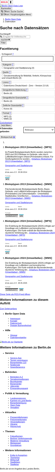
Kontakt (13, 321)
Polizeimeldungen (18, 419)
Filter (3, 43)
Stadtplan (14, 464)
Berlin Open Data (13, 19)
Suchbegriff (5, 34)
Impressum (15, 319)
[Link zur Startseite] (11, 6)
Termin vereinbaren (19, 360)
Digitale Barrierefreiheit (20, 325)
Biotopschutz (7, 137)
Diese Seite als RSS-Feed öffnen (15, 294)
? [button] (13, 54)
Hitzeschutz (15, 426)
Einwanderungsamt (19, 388)
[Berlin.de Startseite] (11, 342)
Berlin (7, 93)
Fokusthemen (16, 436)
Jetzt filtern (6, 125)
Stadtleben (15, 462)
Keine (7, 109)
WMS (6, 119)
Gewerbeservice (17, 367)
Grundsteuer (15, 445)
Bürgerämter (15, 384)
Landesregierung (18, 398)
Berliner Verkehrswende (21, 438)
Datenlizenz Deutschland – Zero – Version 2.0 (25, 86)
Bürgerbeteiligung (18, 403)
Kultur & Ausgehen (18, 455)
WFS (6, 116)
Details (28, 160)
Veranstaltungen (17, 422)
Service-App (15, 358)
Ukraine (13, 424)
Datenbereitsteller (18, 337)
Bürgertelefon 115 (18, 363)
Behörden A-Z (16, 377)
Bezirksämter (16, 381)
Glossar (13, 335)
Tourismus (15, 457)
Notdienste (15, 365)
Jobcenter (14, 386)
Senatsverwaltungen (19, 379)
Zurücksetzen (6, 123)
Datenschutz (16, 323)
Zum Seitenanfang (8, 309)
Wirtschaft (14, 460)
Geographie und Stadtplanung (18, 68)
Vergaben (14, 407)
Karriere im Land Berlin (20, 401)
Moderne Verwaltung (19, 441)
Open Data (15, 405)
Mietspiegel (15, 443)
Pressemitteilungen (19, 417)
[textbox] (27, 59)
